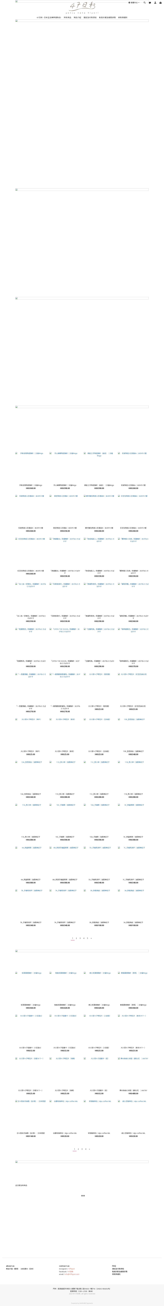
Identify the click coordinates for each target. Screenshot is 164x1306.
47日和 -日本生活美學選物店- (49, 17)
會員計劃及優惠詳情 (107, 17)
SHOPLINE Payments (86, 1303)
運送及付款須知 (90, 17)
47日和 (70, 1271)
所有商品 (67, 17)
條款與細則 (123, 17)
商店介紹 (77, 17)
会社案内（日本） (28, 1269)
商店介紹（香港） (12, 1269)
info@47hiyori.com (71, 1274)
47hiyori (72, 1269)
